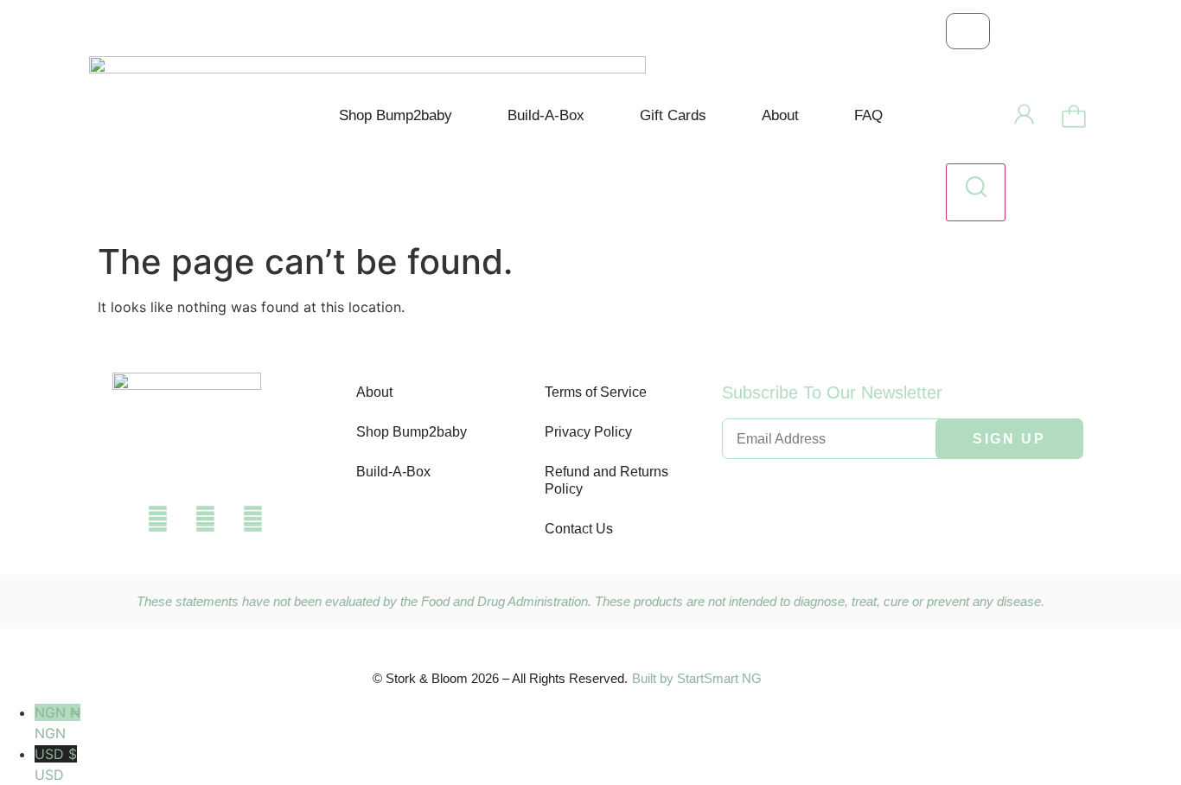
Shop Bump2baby (395, 115)
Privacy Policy (588, 431)
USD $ (56, 764)
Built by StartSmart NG (697, 678)
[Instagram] (253, 518)
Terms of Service (596, 392)
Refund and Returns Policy (606, 480)
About (780, 115)
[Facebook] (158, 518)
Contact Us (579, 528)
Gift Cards (673, 115)
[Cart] (1073, 118)
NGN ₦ (57, 723)
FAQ (868, 115)
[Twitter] (205, 518)
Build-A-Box (546, 115)
